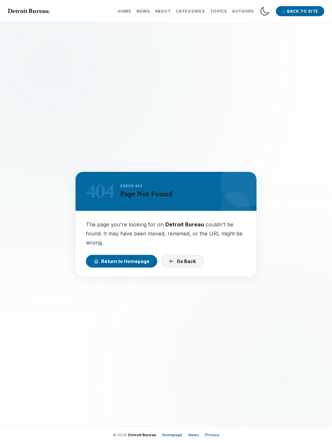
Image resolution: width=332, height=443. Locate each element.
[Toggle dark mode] (265, 11)
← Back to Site (300, 11)
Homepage (172, 435)
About (163, 11)
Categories (190, 11)
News (143, 11)
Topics (218, 11)
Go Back (186, 261)
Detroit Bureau (29, 11)
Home (124, 11)
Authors (243, 11)
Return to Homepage (125, 261)
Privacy (212, 435)
